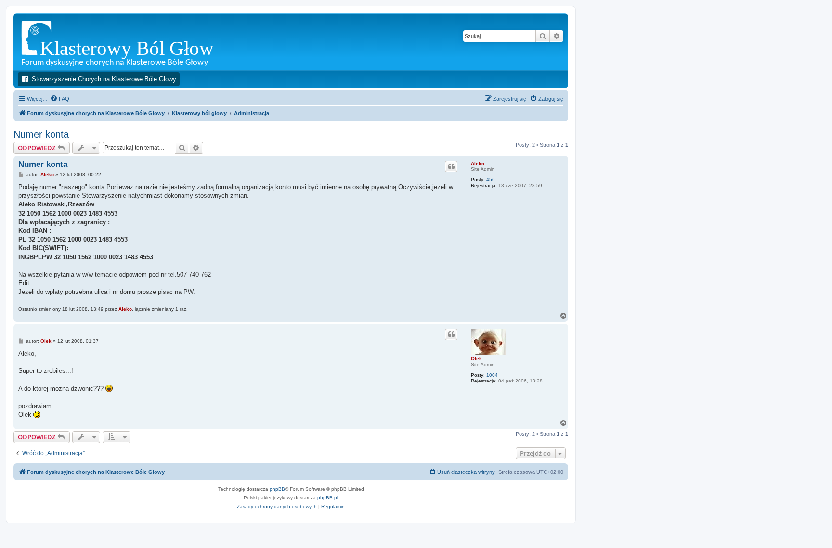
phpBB (277, 489)
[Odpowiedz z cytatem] (451, 166)
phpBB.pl (327, 497)
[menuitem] (59, 98)
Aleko (477, 163)
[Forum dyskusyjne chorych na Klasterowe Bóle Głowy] (142, 41)
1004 (492, 375)
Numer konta (41, 134)
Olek (476, 358)
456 (490, 179)
